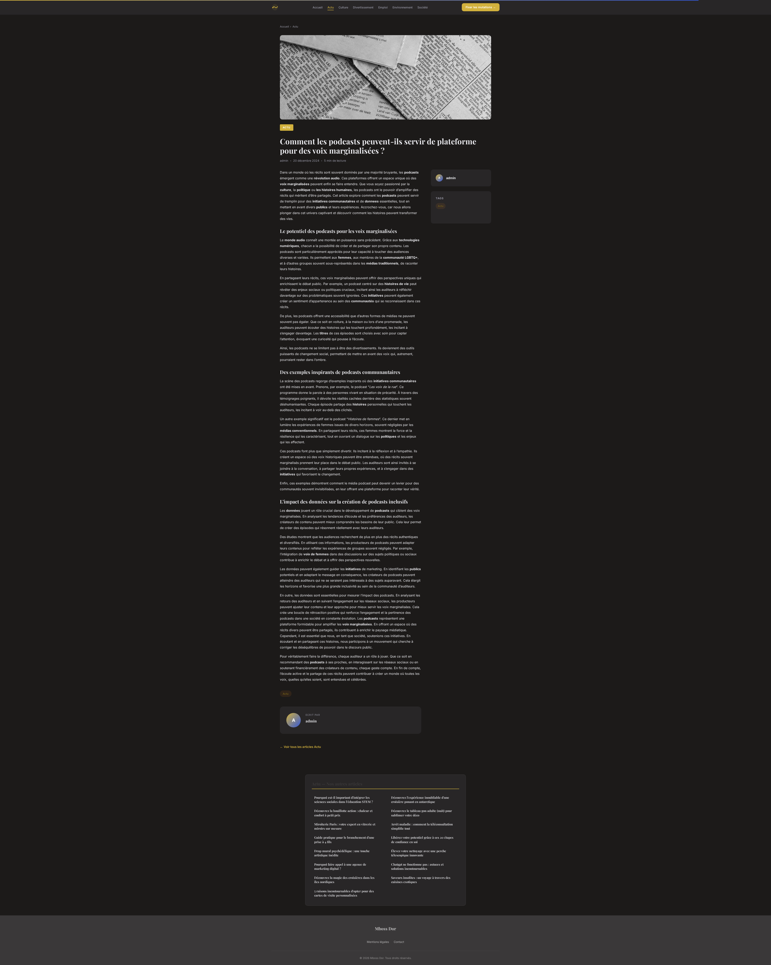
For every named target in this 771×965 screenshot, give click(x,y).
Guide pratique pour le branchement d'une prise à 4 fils (344, 839)
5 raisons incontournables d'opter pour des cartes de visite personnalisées (344, 893)
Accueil (318, 7)
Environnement (403, 7)
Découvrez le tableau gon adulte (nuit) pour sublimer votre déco (421, 813)
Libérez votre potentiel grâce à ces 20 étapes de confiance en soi (422, 839)
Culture (343, 7)
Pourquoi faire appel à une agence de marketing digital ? (340, 866)
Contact (399, 942)
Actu (330, 7)
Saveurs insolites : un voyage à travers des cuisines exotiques (420, 880)
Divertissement (363, 7)
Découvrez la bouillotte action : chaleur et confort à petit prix (343, 813)
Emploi (383, 7)
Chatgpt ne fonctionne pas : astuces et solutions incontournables (417, 866)
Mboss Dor (385, 928)
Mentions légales (378, 942)
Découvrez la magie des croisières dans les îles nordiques (344, 880)
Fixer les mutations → (481, 7)
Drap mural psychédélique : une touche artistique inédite (342, 853)
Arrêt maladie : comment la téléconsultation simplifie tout (422, 826)
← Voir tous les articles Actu (300, 747)
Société (422, 7)
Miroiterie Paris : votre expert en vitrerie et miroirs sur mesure (344, 826)
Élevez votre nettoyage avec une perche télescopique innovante (418, 853)
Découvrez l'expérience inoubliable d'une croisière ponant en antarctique (420, 799)
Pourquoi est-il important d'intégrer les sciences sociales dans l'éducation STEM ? (343, 799)
